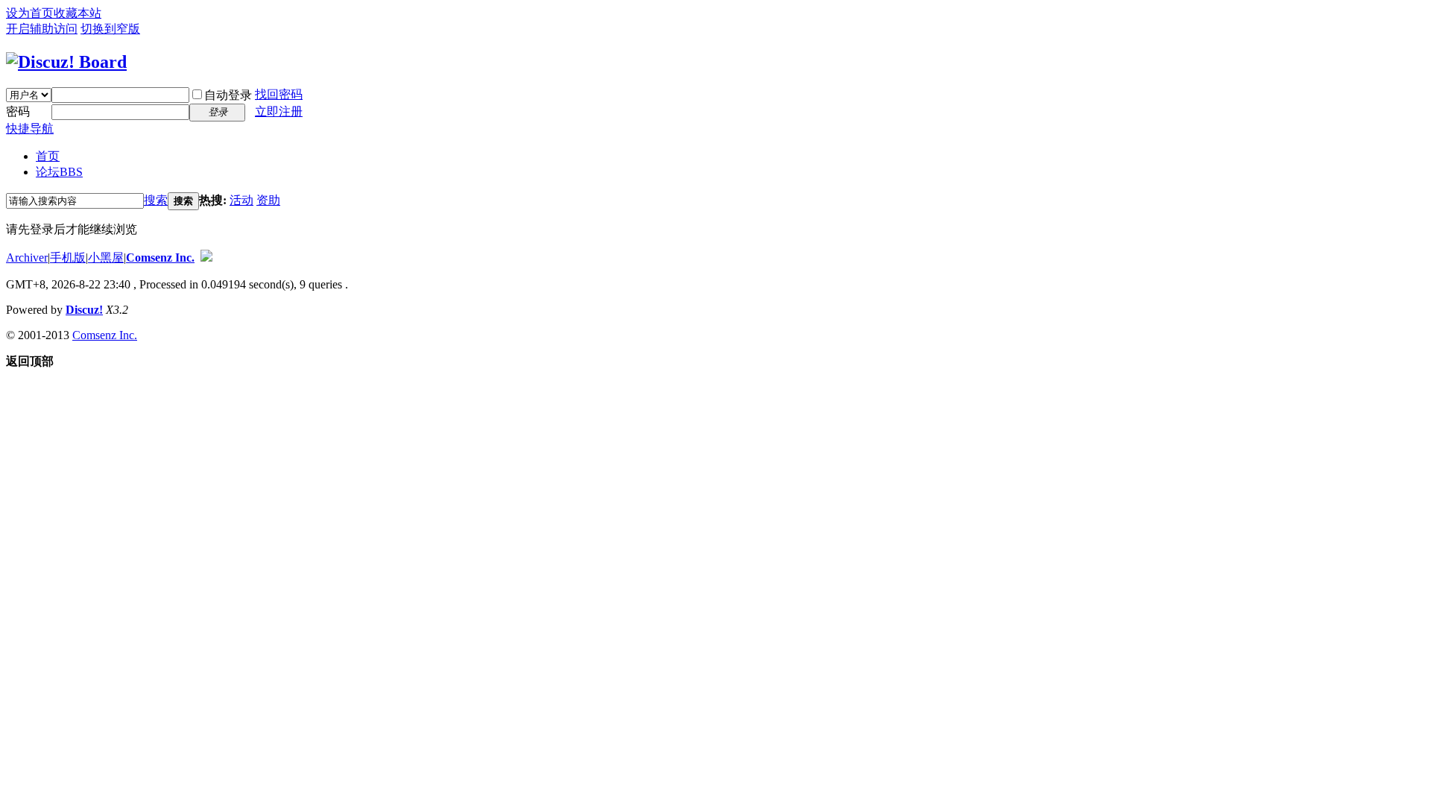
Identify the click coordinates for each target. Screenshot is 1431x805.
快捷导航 (30, 128)
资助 (268, 200)
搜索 (156, 200)
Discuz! (84, 309)
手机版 (68, 257)
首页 (48, 156)
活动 (241, 200)
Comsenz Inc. (160, 257)
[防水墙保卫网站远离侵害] (206, 257)
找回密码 (279, 94)
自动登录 (228, 95)
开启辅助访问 (42, 28)
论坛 (59, 171)
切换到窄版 (110, 28)
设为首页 (30, 13)
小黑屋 (106, 257)
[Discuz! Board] (66, 62)
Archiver (27, 257)
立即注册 (279, 111)
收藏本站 (77, 13)
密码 (18, 111)
